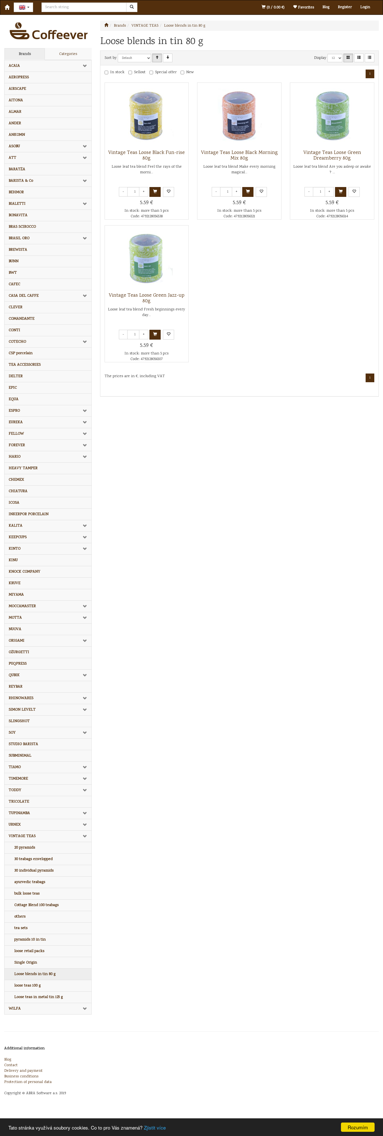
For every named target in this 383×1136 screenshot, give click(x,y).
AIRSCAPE (17, 89)
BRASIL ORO (19, 238)
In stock (117, 72)
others (20, 917)
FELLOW (16, 434)
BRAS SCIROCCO (22, 227)
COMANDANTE (21, 319)
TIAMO (15, 767)
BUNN (14, 261)
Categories (68, 54)
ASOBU (14, 146)
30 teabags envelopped (33, 859)
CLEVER (15, 307)
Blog (325, 7)
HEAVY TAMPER (23, 468)
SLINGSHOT (19, 721)
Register (345, 7)
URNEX (15, 825)
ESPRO (14, 411)
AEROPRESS (19, 77)
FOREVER (17, 445)
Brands (25, 54)
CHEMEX (16, 480)
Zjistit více (155, 1127)
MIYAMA (16, 595)
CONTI (14, 330)
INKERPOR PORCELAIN (29, 514)
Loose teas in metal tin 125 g (38, 997)
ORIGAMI (16, 641)
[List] (359, 58)
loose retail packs (29, 951)
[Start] (106, 26)
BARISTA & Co (21, 181)
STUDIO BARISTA (23, 744)
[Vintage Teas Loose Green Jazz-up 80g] (147, 259)
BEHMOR (16, 192)
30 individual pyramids (34, 871)
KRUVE (14, 583)
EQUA (14, 399)
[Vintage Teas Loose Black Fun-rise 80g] (147, 116)
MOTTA (15, 618)
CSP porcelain (21, 353)
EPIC (13, 388)
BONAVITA (18, 215)
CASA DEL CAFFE (24, 296)
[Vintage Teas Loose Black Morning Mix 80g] (239, 116)
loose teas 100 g (27, 985)
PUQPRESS (18, 664)
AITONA (16, 100)
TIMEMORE (18, 779)
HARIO (14, 457)
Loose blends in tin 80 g (35, 974)
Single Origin (25, 963)
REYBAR (15, 687)
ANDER (15, 123)
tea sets (20, 928)
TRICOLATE (19, 802)
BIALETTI (17, 204)
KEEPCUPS (18, 537)
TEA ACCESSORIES (25, 365)
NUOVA (15, 629)
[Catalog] (348, 58)
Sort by (111, 58)
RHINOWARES (21, 698)
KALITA (15, 526)
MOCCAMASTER (22, 606)
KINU (13, 560)
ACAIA (14, 66)
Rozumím (358, 1127)
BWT (13, 273)
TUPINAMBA (19, 813)
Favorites (305, 7)
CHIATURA (18, 491)
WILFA (15, 1008)
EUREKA (16, 422)
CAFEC (14, 284)
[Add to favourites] (168, 192)
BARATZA (17, 169)
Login (365, 7)
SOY (12, 733)
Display (320, 58)
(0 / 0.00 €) (275, 7)
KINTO (14, 549)
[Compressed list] (369, 58)
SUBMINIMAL (20, 756)
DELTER (16, 376)
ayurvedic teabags (29, 882)
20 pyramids (24, 848)
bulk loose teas (27, 894)
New (190, 72)
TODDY (15, 790)
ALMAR (15, 112)
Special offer (166, 72)
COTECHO (17, 342)
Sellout (140, 72)
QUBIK (14, 675)
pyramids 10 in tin (30, 940)
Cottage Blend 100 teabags (36, 905)
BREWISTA (18, 250)
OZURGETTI (19, 652)
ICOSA (14, 503)
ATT (12, 158)
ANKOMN (17, 135)
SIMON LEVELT (22, 710)
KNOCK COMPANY (24, 572)
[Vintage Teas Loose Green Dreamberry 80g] (332, 116)
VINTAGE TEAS (22, 836)
